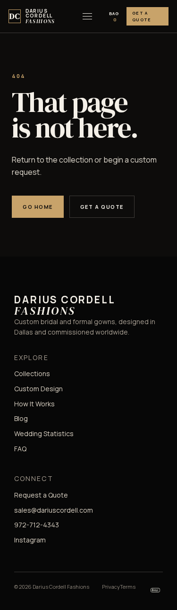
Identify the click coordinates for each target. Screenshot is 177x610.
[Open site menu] (87, 16)
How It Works (34, 403)
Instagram (30, 539)
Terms (127, 586)
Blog (21, 418)
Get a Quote (141, 16)
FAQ (20, 448)
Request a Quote (41, 494)
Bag (114, 16)
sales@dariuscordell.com (53, 510)
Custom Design (38, 388)
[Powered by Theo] (155, 590)
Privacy (111, 586)
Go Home (38, 206)
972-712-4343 (36, 524)
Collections (32, 373)
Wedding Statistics (44, 433)
